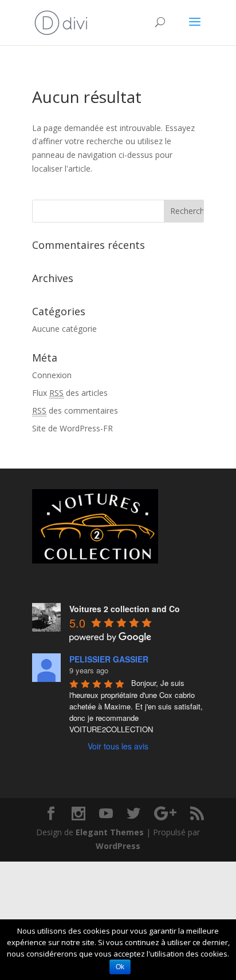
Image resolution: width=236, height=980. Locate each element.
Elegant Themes (110, 832)
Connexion (52, 375)
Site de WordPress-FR (72, 428)
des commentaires (75, 410)
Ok (120, 967)
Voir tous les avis (118, 746)
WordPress (118, 845)
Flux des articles (70, 392)
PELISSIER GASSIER (108, 659)
